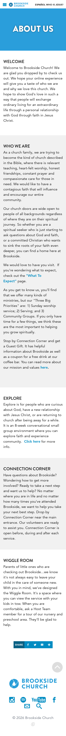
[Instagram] (12, 700)
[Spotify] (23, 700)
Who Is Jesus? (54, 5)
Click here (32, 441)
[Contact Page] (27, 706)
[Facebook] (54, 700)
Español (40, 5)
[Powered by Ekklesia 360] (33, 724)
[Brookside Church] (18, 5)
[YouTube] (39, 700)
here (44, 367)
